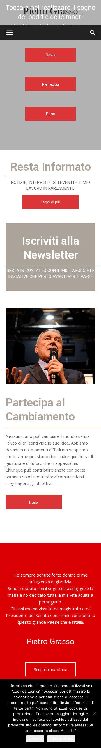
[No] (94, 713)
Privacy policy (61, 738)
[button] (93, 32)
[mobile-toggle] (10, 32)
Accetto (35, 738)
